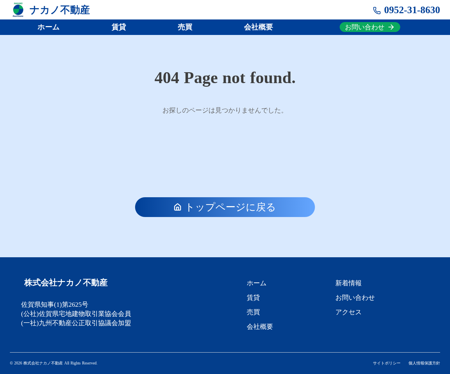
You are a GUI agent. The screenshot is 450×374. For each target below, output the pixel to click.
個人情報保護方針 (424, 363)
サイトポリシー (387, 363)
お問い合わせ (355, 297)
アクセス (348, 312)
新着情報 (348, 283)
